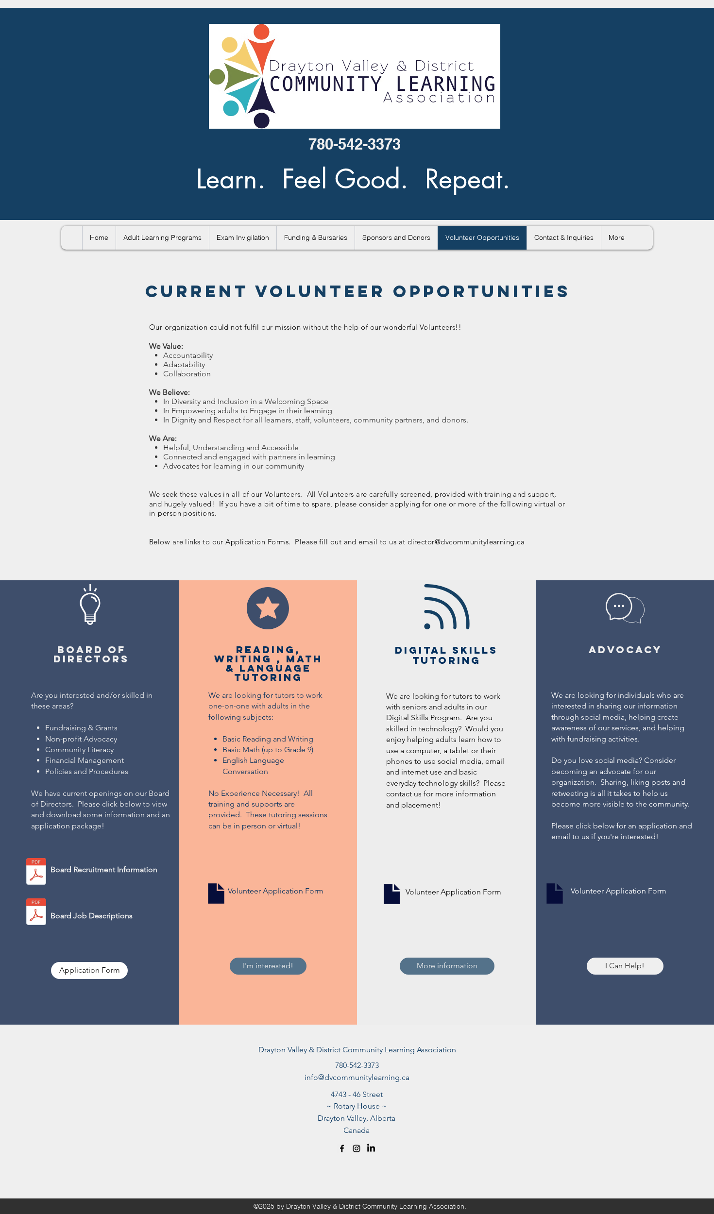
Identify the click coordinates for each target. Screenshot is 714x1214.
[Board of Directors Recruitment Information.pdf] (36, 873)
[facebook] (342, 1148)
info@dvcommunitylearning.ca (357, 1077)
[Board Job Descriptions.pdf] (36, 913)
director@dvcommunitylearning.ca (466, 541)
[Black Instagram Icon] (356, 1148)
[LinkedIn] (371, 1148)
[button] (162, 238)
